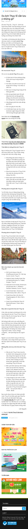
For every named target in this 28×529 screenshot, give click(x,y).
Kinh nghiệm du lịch (13, 417)
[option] (15, 11)
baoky (3, 21)
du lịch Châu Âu (9, 400)
